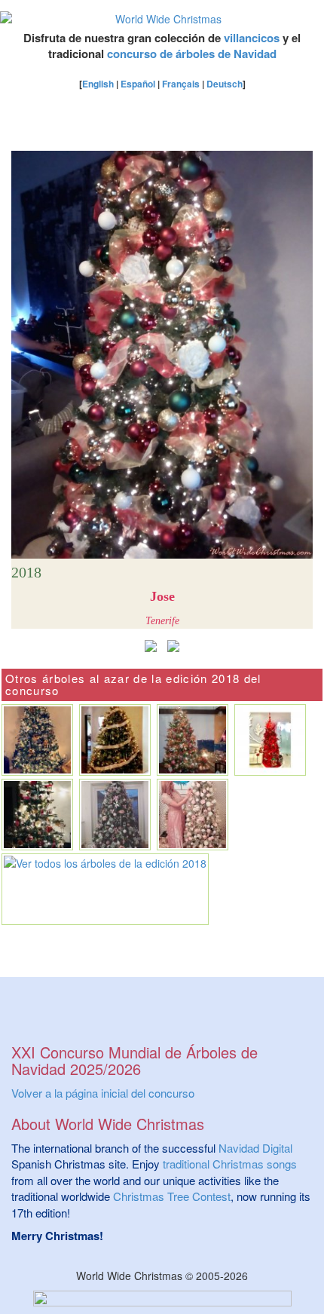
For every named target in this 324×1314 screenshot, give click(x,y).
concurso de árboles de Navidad (192, 53)
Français (181, 83)
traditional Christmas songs (230, 1164)
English (98, 83)
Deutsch (224, 83)
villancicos (252, 37)
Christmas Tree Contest (172, 1196)
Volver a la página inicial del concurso (102, 1093)
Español (138, 83)
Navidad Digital (255, 1148)
